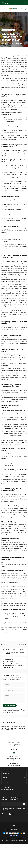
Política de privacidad (14, 840)
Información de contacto (17, 842)
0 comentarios (24, 644)
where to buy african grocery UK (8, 30)
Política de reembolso (5, 840)
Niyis (17, 312)
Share (4, 644)
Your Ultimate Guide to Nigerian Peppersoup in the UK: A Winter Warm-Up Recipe (12, 665)
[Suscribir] (24, 804)
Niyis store (14, 613)
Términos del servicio (22, 840)
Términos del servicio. (9, 712)
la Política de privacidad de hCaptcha (15, 710)
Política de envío (9, 842)
